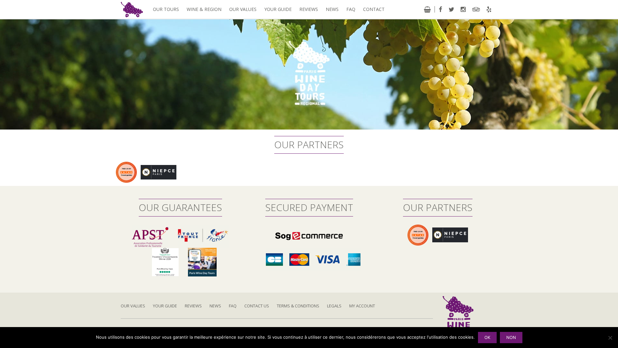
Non (511, 337)
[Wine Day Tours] (458, 320)
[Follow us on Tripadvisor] (476, 9)
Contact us (256, 306)
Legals (334, 306)
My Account (362, 306)
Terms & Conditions (298, 306)
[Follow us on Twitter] (451, 9)
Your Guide (278, 9)
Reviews (308, 9)
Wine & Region (204, 9)
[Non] (610, 337)
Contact (374, 9)
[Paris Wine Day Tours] (132, 9)
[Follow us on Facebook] (440, 9)
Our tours (166, 9)
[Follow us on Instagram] (463, 9)
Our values (243, 9)
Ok (487, 337)
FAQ (350, 9)
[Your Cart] (427, 9)
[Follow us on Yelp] (489, 9)
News (332, 9)
